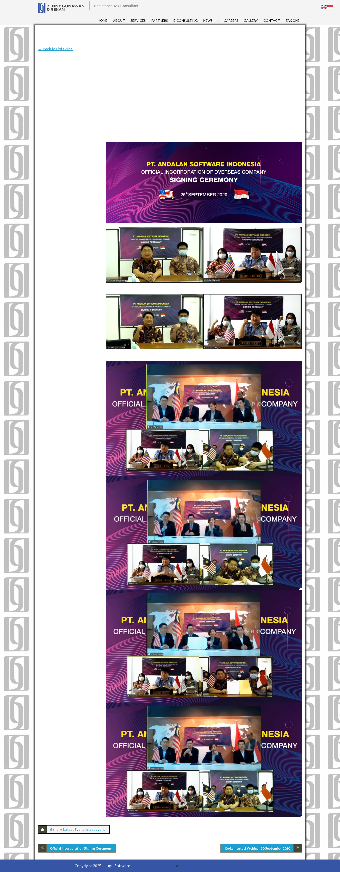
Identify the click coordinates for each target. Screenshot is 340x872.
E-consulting (185, 20)
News (208, 20)
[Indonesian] (330, 6)
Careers (231, 20)
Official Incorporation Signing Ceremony (80, 848)
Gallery (251, 20)
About (119, 20)
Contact (271, 20)
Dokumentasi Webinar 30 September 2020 (257, 848)
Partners (159, 20)
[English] (324, 6)
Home (103, 20)
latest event (95, 829)
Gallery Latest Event (67, 829)
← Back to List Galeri (55, 48)
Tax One (292, 20)
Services (138, 20)
